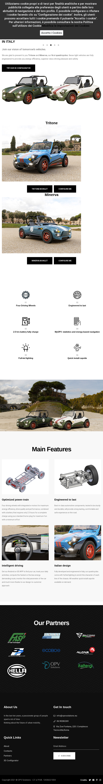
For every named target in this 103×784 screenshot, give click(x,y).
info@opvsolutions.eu (67, 716)
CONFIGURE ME (65, 189)
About (6, 746)
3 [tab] (51, 45)
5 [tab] (58, 45)
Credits (83, 780)
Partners (8, 756)
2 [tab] (47, 45)
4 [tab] (54, 45)
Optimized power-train (15, 499)
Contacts (8, 751)
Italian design (62, 565)
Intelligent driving (12, 565)
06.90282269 (62, 721)
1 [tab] (43, 45)
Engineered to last (65, 499)
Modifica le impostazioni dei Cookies (65, 25)
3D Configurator (11, 760)
